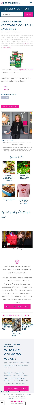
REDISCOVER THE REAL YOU (17, 306)
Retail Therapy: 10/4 (17, 334)
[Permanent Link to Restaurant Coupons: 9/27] (26, 323)
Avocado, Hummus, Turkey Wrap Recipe (9, 178)
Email (6, 90)
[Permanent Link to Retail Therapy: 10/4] (16, 330)
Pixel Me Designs (20, 398)
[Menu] (31, 2)
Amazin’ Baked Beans (9, 199)
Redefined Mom (10, 3)
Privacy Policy (20, 396)
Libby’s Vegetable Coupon (22, 70)
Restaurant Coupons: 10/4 (8, 327)
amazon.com (25, 43)
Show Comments (10, 106)
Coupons (18, 32)
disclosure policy (7, 47)
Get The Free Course (16, 388)
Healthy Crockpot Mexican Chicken (24, 201)
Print (6, 86)
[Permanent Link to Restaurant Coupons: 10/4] (7, 323)
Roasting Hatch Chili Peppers (24, 177)
